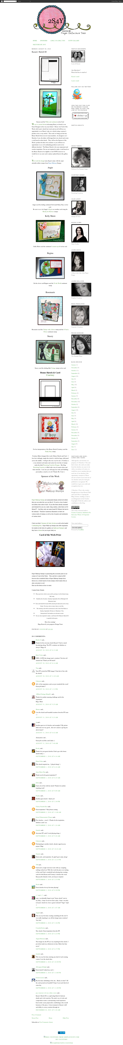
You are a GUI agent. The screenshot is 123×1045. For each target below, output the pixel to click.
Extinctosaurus (40, 977)
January (73, 365)
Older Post (66, 1018)
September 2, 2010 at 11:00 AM (48, 812)
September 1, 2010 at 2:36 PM (48, 801)
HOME (35, 40)
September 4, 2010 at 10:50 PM (48, 962)
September (74, 373)
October (73, 370)
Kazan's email (75, 76)
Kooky (38, 748)
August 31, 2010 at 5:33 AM (47, 717)
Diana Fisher (39, 761)
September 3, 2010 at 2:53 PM (48, 879)
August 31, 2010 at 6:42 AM (47, 733)
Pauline (38, 796)
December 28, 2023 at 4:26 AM (48, 1010)
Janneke (38, 830)
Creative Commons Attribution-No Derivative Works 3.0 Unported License (81, 515)
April (72, 387)
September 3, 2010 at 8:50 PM (48, 890)
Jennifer (38, 954)
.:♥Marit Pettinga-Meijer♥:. (43, 694)
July (72, 379)
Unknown (38, 681)
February (74, 393)
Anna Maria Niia (40, 772)
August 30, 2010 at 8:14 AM (47, 663)
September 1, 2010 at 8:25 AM (48, 778)
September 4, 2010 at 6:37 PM (48, 949)
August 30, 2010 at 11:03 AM (47, 676)
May (72, 384)
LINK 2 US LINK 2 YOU (58, 40)
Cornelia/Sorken (40, 928)
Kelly (37, 783)
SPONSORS (43, 40)
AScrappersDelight (41, 967)
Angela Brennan (40, 939)
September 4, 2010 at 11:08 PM (48, 973)
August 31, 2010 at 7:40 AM (47, 743)
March (73, 390)
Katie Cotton (39, 655)
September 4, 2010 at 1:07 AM (48, 908)
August (73, 376)
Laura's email (75, 81)
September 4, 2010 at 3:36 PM (48, 923)
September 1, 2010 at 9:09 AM (48, 791)
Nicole (38, 884)
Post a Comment (36, 1015)
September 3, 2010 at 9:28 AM (48, 836)
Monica (38, 709)
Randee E (38, 640)
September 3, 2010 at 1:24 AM (48, 825)
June (72, 382)
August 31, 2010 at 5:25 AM (47, 704)
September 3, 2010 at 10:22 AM (48, 849)
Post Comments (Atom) (46, 1022)
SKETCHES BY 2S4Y (39, 44)
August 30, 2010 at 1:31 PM (47, 689)
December (74, 399)
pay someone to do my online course (46, 993)
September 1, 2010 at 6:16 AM (48, 756)
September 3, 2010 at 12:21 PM (48, 860)
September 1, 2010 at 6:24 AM (48, 767)
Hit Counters (61, 1039)
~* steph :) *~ (40, 895)
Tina (37, 668)
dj (36, 722)
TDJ (37, 865)
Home (50, 1018)
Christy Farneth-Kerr (41, 806)
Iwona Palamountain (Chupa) (44, 817)
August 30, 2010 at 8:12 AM (47, 650)
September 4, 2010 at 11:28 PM (48, 988)
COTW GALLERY (73, 40)
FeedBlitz (81, 530)
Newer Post (35, 1018)
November (74, 368)
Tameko (38, 854)
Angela (38, 913)
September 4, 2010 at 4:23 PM (48, 934)
